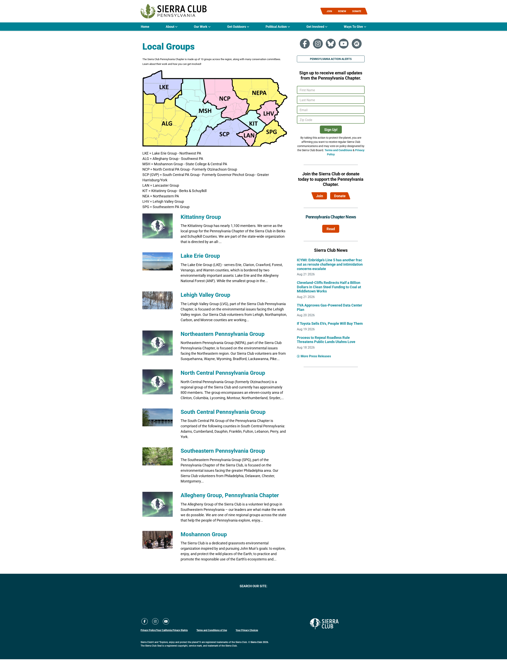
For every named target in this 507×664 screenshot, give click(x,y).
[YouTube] (344, 44)
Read (331, 228)
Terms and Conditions (338, 150)
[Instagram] (318, 44)
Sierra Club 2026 (259, 642)
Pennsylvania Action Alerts (331, 59)
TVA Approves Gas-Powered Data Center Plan (329, 307)
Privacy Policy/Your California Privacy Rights (164, 630)
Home (145, 27)
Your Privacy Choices (247, 630)
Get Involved (315, 27)
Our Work (201, 27)
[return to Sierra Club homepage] (324, 623)
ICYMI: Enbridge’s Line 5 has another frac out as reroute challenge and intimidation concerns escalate (330, 264)
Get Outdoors (237, 27)
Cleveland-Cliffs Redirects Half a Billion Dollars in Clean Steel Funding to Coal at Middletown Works (329, 286)
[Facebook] (305, 44)
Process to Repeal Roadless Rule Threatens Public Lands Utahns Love (326, 339)
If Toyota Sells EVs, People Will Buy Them (330, 323)
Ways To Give (354, 27)
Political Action (277, 27)
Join (319, 195)
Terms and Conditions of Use (211, 630)
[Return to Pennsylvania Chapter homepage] (174, 11)
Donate (340, 195)
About (170, 27)
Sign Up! (330, 129)
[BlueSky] (331, 44)
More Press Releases (316, 356)
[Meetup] (357, 44)
